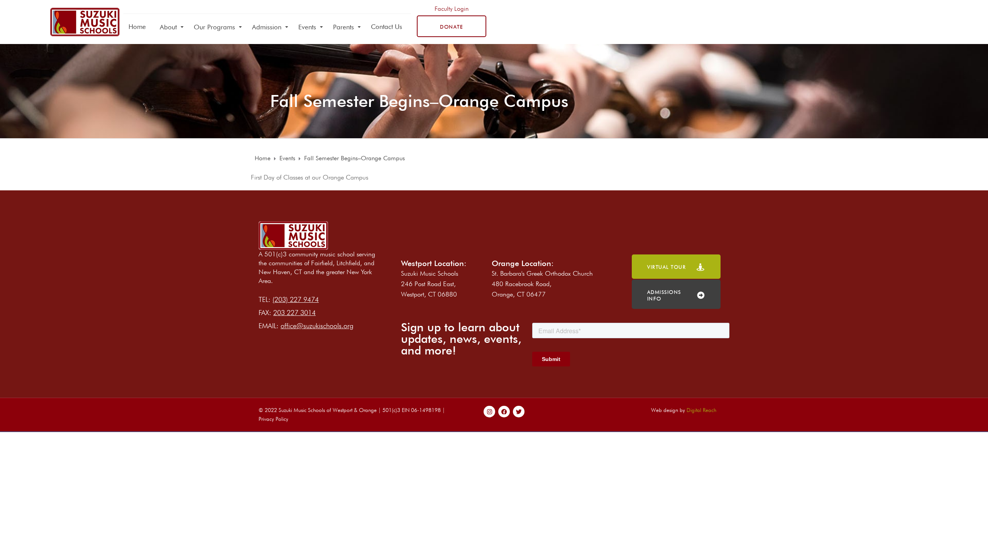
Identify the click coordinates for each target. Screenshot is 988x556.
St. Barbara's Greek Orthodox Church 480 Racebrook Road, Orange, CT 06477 (542, 284)
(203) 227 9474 (295, 299)
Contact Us (386, 27)
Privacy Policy (273, 419)
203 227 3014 (294, 313)
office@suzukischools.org (317, 326)
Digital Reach (701, 410)
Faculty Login (452, 8)
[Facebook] (504, 411)
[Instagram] (489, 411)
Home (137, 27)
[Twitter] (518, 411)
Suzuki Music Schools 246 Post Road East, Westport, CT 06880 (429, 284)
